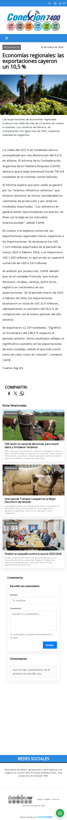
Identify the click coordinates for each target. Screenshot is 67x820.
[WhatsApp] (55, 3)
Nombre (14, 595)
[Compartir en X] (15, 393)
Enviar (50, 645)
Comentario (15, 608)
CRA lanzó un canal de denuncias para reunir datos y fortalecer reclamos (32, 445)
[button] (49, 3)
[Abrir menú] (7, 38)
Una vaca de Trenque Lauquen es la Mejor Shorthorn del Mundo (30, 500)
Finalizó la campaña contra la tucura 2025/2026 (33, 554)
